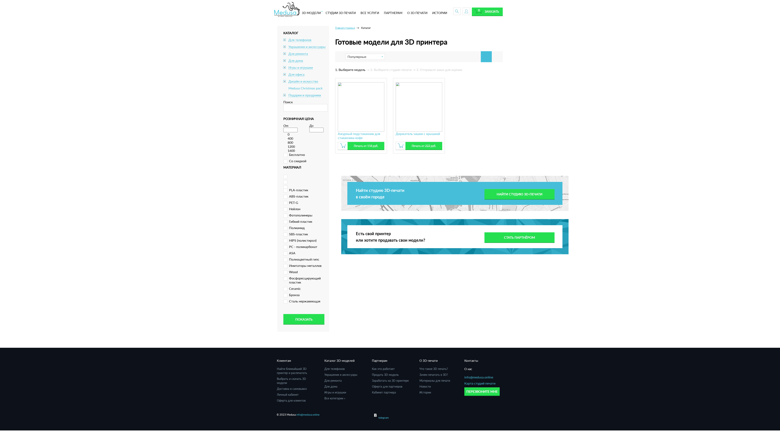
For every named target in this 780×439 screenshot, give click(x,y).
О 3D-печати (428, 360)
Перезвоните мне (482, 391)
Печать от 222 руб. (424, 146)
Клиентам (284, 360)
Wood (293, 272)
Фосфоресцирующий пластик (305, 280)
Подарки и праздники (304, 95)
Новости (425, 386)
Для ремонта (298, 53)
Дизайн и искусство (303, 81)
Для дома (295, 60)
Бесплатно (297, 154)
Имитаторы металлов (305, 265)
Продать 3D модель (385, 374)
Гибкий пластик (300, 221)
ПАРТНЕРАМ (393, 13)
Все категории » (334, 398)
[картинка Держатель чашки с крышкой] (419, 106)
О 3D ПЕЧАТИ (417, 13)
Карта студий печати (479, 383)
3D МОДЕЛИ (311, 13)
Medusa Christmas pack (305, 88)
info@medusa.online (478, 377)
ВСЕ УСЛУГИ (370, 13)
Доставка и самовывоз (292, 388)
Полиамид (297, 228)
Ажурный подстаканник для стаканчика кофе (359, 136)
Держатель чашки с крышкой (418, 134)
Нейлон (294, 209)
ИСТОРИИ (439, 13)
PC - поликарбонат (303, 247)
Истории (425, 392)
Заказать (492, 11)
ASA (292, 253)
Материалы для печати (434, 380)
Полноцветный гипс (304, 259)
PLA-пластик (298, 190)
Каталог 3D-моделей (339, 360)
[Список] (497, 56)
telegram (383, 417)
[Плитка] (486, 56)
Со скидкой (297, 161)
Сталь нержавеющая (304, 301)
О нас (468, 369)
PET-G (293, 202)
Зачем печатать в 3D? (433, 374)
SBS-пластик (298, 234)
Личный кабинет (288, 394)
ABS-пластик (298, 196)
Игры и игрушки (300, 67)
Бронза (294, 295)
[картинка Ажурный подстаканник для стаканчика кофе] (361, 106)
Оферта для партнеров (387, 386)
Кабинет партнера (384, 392)
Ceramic (295, 288)
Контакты (471, 360)
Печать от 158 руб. (366, 146)
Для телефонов (299, 40)
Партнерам (379, 360)
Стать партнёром (519, 237)
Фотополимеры (300, 215)
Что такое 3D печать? (433, 369)
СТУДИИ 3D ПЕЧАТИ (341, 13)
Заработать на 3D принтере (390, 380)
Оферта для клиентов (291, 400)
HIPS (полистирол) (302, 240)
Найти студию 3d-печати (519, 194)
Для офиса (296, 74)
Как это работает (383, 369)
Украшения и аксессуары (307, 47)
